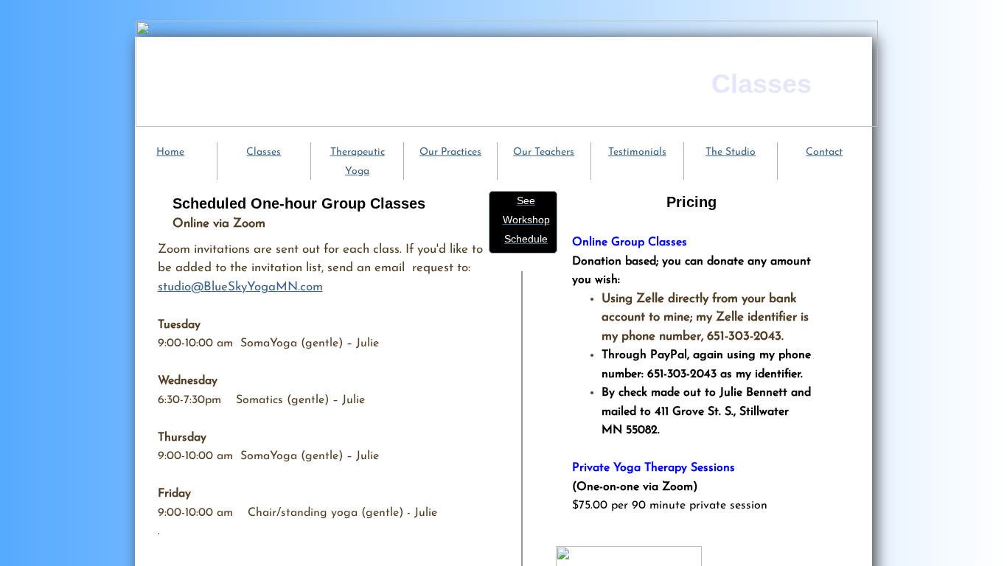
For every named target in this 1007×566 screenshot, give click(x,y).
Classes (263, 152)
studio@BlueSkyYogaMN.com (240, 287)
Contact (824, 152)
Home (170, 152)
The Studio (730, 152)
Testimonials (637, 152)
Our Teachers (543, 152)
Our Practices (450, 152)
